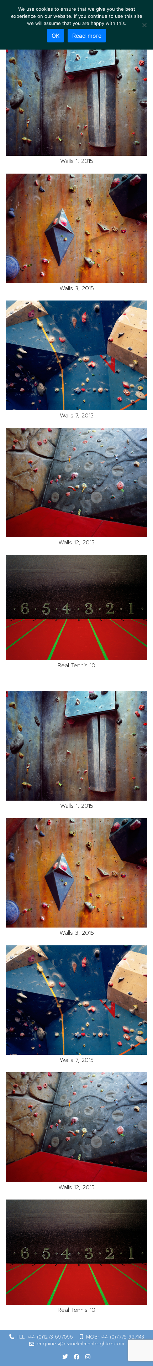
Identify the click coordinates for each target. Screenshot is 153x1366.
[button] (76, 101)
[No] (144, 25)
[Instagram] (88, 1356)
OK (55, 35)
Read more (86, 35)
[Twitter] (65, 1356)
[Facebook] (76, 1356)
